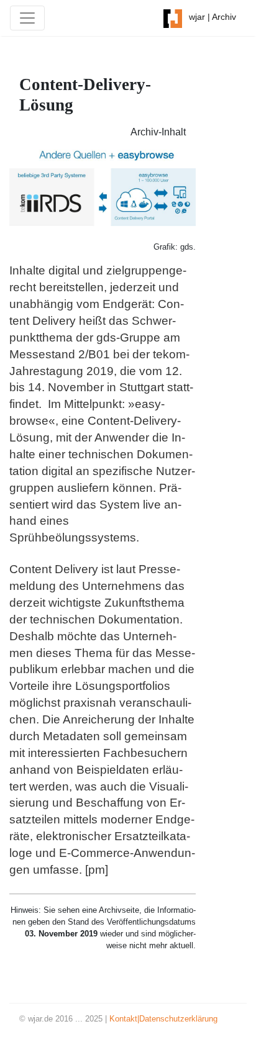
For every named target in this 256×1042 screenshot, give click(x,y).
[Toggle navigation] (27, 18)
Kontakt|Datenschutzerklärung (163, 1018)
